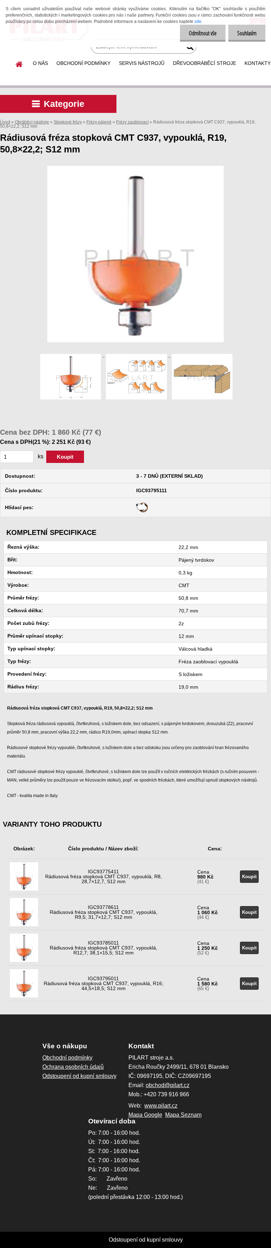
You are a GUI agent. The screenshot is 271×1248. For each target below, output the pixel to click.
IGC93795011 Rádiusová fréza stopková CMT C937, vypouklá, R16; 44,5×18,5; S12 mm (103, 983)
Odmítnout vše (203, 33)
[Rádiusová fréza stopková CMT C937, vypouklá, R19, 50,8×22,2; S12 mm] (135, 168)
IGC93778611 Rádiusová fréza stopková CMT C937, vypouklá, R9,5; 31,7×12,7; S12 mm (103, 912)
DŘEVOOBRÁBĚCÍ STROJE (204, 63)
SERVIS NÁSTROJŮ (141, 63)
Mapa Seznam (183, 1115)
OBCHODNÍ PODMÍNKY (83, 63)
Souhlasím (247, 33)
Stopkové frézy (68, 122)
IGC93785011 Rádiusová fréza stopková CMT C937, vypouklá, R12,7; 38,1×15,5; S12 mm (103, 947)
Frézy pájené (99, 122)
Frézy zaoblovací (132, 122)
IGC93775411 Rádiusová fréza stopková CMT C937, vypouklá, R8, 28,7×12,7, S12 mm (103, 876)
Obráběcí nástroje (32, 122)
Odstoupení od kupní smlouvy (146, 1240)
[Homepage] (19, 63)
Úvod (5, 122)
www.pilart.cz (160, 1106)
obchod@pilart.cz (167, 1085)
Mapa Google (145, 1115)
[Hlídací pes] (142, 505)
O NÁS (40, 63)
